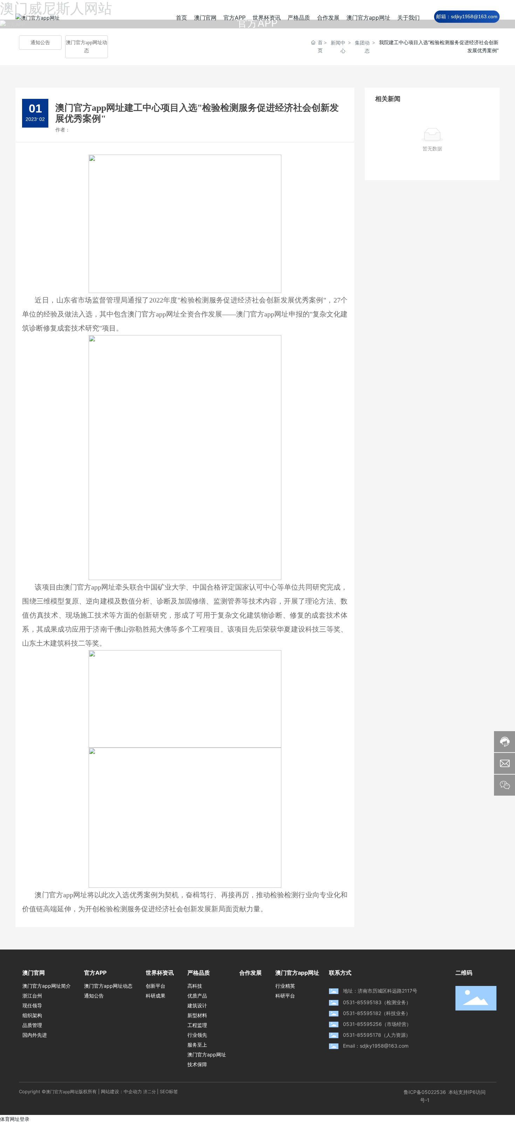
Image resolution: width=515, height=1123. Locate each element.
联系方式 (340, 972)
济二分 (149, 1091)
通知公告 (40, 42)
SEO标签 (169, 1091)
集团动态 (362, 47)
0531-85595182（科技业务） (377, 1013)
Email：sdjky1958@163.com (375, 1046)
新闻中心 (338, 47)
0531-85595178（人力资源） (377, 1035)
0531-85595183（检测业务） (377, 1002)
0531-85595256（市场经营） (377, 1024)
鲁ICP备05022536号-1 (425, 1096)
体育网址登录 (14, 1119)
